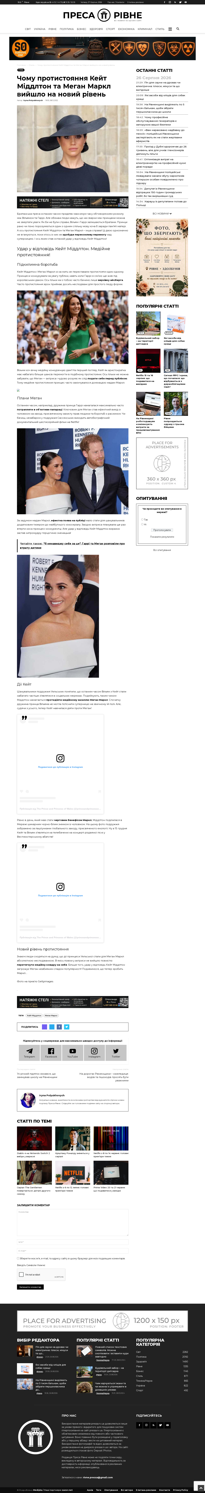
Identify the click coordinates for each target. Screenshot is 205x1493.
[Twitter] (180, 2)
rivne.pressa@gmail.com (98, 1477)
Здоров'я (96, 29)
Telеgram (29, 1056)
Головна (21, 65)
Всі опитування (162, 550)
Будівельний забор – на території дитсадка (148, 341)
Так (146, 519)
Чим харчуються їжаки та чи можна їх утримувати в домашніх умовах (110, 1386)
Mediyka (37, 1490)
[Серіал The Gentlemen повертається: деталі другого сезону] (34, 1173)
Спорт (110, 29)
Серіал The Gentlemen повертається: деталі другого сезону (33, 1190)
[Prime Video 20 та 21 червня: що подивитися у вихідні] (111, 1173)
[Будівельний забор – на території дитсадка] (148, 323)
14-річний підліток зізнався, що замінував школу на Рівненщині (37, 1075)
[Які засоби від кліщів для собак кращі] (176, 323)
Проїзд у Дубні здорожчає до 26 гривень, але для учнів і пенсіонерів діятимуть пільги (161, 150)
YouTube (72, 1056)
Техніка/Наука (144, 1380)
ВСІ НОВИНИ (161, 213)
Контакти (164, 1490)
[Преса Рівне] (102, 15)
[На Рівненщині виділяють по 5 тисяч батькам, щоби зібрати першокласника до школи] (25, 1384)
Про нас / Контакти (115, 2)
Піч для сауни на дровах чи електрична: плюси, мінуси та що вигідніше (158, 86)
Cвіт (28, 29)
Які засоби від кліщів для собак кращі (174, 341)
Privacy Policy (180, 1490)
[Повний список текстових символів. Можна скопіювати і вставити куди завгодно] (85, 1351)
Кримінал (145, 29)
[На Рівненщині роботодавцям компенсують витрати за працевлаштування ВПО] (148, 404)
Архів (90, 1490)
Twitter (116, 1056)
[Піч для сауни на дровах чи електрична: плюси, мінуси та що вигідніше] (25, 1351)
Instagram (94, 1056)
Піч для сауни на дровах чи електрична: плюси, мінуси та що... (52, 1350)
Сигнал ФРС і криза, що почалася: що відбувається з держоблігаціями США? (176, 381)
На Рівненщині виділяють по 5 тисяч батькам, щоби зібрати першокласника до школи (160, 108)
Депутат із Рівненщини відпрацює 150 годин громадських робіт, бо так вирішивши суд (159, 192)
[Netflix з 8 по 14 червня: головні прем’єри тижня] (111, 1138)
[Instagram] (169, 2)
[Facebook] (164, 2)
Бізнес (81, 29)
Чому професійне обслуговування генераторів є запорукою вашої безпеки (156, 121)
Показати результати (162, 536)
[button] (170, 29)
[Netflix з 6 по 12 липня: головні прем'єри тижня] (72, 1173)
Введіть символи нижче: (31, 1265)
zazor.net (67, 1490)
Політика (67, 29)
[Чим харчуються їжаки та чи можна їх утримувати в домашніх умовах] (85, 1387)
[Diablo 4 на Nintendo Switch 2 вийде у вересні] (34, 1138)
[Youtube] (185, 2)
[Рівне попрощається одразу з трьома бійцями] (176, 404)
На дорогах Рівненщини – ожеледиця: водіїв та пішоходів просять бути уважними (103, 1077)
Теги (98, 1490)
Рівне (53, 29)
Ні (145, 524)
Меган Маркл (51, 1015)
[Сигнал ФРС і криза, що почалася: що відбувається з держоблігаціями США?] (176, 361)
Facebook (51, 1056)
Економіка (126, 29)
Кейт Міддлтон (34, 1015)
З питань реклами (135, 2)
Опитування (111, 1490)
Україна (39, 29)
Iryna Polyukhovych (33, 100)
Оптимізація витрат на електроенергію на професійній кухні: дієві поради (161, 163)
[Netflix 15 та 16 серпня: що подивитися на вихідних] (148, 361)
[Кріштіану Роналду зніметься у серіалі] (72, 1138)
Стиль (160, 29)
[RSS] (175, 2)
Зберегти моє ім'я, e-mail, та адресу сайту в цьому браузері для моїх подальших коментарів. (72, 1258)
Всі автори (127, 1490)
